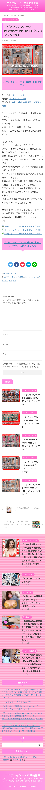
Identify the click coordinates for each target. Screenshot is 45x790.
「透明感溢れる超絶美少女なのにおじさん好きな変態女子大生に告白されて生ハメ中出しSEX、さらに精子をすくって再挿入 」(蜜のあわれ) (32, 630)
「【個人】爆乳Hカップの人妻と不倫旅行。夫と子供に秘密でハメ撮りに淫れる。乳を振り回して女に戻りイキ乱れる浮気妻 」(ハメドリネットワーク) (32, 554)
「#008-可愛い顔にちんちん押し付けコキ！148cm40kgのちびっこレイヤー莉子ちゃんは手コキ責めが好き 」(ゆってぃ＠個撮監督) (22, 728)
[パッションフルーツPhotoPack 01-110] (22, 226)
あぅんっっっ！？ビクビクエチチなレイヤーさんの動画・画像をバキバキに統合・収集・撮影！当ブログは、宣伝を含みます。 (22, 781)
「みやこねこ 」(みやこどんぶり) (16, 702)
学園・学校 (17, 102)
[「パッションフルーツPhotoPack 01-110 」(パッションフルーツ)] (28, 264)
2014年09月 (8, 277)
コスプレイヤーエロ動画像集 (22, 3)
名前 (5, 334)
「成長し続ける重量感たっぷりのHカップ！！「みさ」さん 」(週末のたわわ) (22, 707)
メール (6, 344)
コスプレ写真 (18, 277)
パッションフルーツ (21, 95)
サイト (5, 354)
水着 (25, 102)
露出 (30, 102)
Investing (17, 760)
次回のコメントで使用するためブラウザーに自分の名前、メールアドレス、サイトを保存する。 (21, 365)
